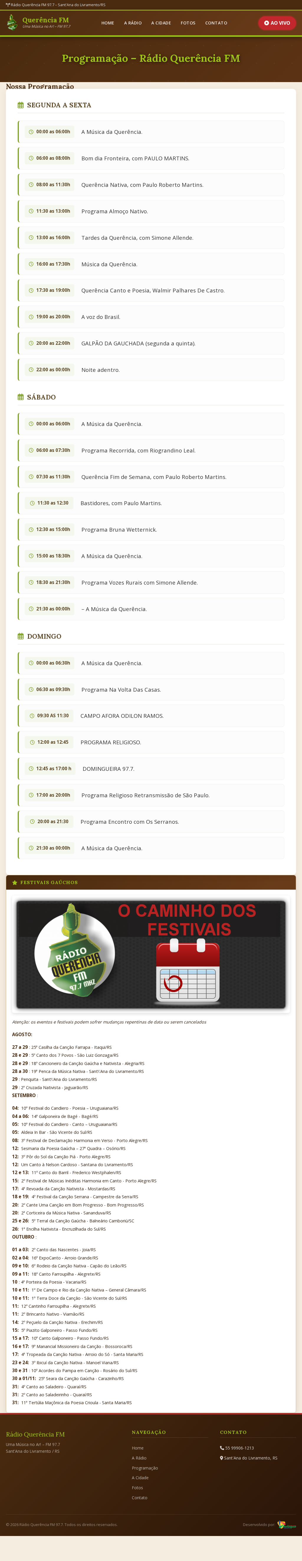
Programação (145, 1468)
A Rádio (133, 23)
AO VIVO (280, 23)
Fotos (188, 23)
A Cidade (161, 23)
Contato (216, 23)
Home (107, 23)
